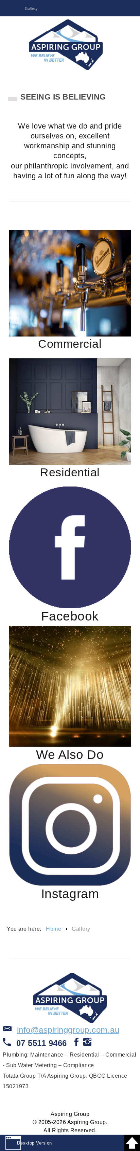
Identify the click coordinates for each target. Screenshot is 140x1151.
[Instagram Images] (70, 824)
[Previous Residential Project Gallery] (70, 411)
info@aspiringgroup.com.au (68, 1029)
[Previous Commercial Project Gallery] (70, 283)
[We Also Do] (70, 686)
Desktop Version (34, 1143)
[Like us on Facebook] (76, 1044)
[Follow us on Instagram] (87, 1044)
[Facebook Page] (70, 547)
